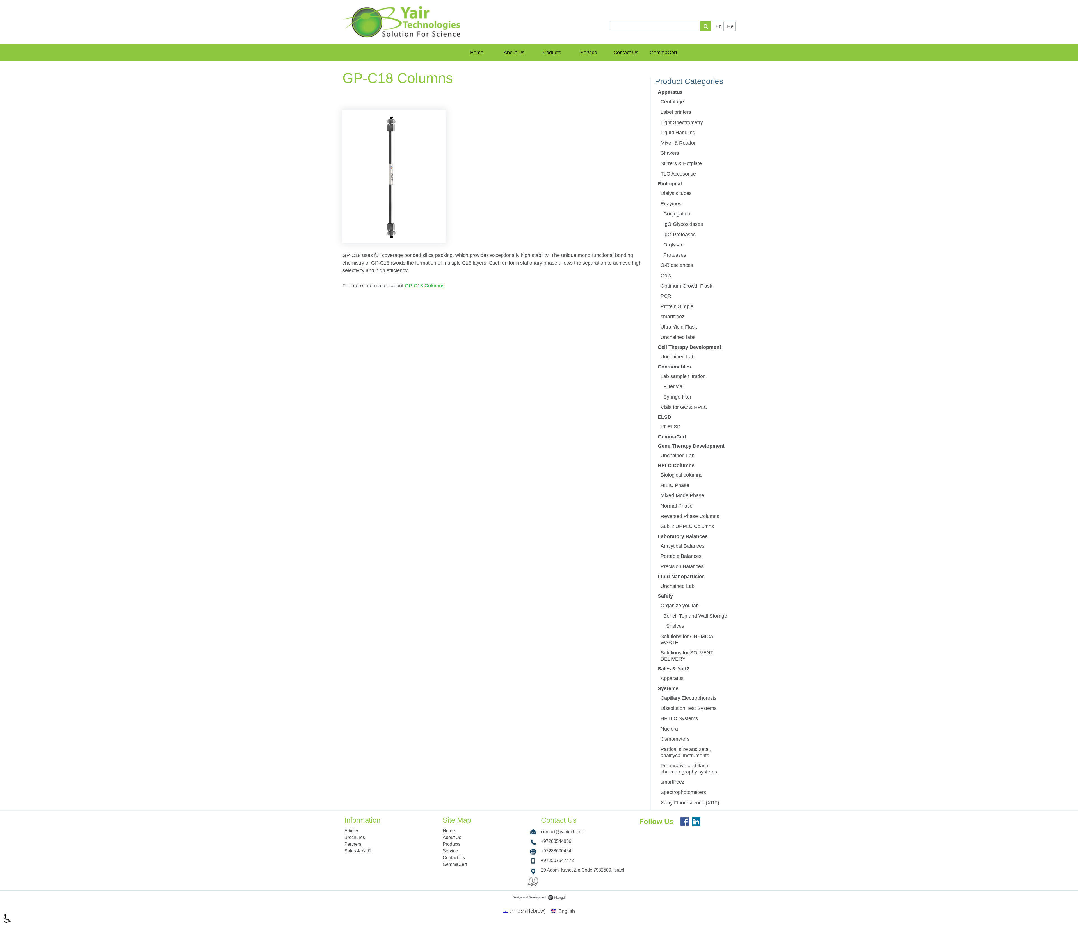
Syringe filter (677, 397)
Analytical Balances (682, 546)
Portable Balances (681, 556)
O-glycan (673, 244)
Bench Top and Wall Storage (695, 616)
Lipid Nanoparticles (681, 576)
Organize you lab (680, 605)
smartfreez (672, 316)
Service (588, 52)
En (719, 26)
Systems (668, 688)
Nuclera (669, 729)
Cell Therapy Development (689, 347)
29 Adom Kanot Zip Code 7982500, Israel (582, 870)
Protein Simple (677, 306)
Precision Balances (682, 566)
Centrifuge (672, 101)
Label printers (676, 112)
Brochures (354, 837)
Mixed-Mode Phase (682, 495)
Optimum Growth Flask (686, 286)
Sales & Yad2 (673, 669)
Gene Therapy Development (691, 446)
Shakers (670, 153)
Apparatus (670, 92)
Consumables (674, 367)
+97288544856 (556, 841)
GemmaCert (663, 52)
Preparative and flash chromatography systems (689, 769)
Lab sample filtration (683, 376)
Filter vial (673, 386)
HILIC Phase (675, 485)
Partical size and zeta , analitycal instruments (686, 752)
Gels (666, 275)
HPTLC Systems (679, 718)
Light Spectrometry (682, 122)
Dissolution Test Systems (689, 708)
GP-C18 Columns (424, 285)
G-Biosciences (677, 265)
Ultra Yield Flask (679, 327)
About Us (514, 52)
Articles (351, 830)
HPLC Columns (676, 465)
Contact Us (625, 52)
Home (476, 52)
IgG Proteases (679, 234)
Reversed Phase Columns (690, 516)
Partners (352, 844)
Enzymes (671, 203)
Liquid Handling (678, 132)
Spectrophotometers (683, 792)
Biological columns (681, 475)
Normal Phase (677, 506)
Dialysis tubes (676, 193)
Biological (670, 183)
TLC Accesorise (678, 174)
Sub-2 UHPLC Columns (687, 526)
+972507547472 (557, 860)
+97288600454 (556, 850)
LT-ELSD (671, 426)
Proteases (674, 255)
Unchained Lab (678, 357)
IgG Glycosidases (683, 224)
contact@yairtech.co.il (563, 831)
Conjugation (676, 214)
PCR (666, 296)
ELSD (664, 417)
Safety (665, 596)
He (730, 26)
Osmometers (675, 739)
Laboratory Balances (683, 536)
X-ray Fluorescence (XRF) (690, 803)
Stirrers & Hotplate (681, 163)
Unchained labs (678, 337)
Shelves (675, 626)
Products (551, 52)
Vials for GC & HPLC (684, 407)
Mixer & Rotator (678, 143)
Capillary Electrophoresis (688, 698)
